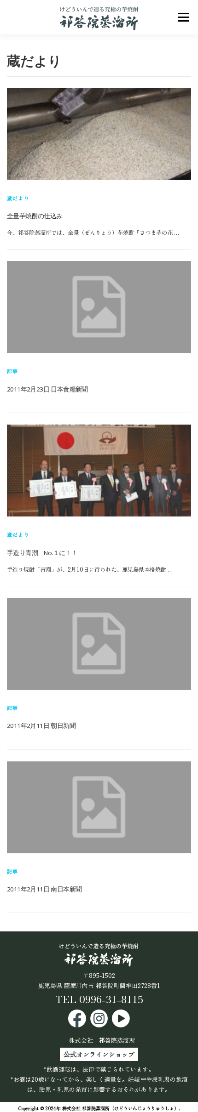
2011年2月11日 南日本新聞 (44, 889)
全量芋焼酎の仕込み (35, 216)
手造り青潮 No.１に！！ (42, 553)
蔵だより (18, 198)
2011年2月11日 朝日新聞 (41, 725)
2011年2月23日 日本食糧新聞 (47, 389)
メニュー (183, 17)
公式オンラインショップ (99, 1054)
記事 (12, 370)
